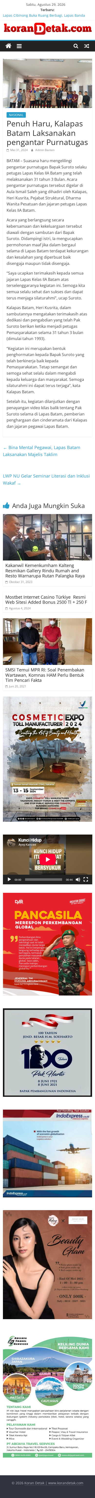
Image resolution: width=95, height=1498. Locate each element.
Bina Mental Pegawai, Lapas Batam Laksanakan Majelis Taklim (41, 450)
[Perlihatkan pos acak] (86, 46)
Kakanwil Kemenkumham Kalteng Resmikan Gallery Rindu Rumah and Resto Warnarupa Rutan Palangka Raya (45, 570)
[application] (47, 859)
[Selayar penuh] (85, 879)
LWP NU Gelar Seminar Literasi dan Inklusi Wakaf (46, 479)
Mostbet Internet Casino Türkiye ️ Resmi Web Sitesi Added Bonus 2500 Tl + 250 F (46, 599)
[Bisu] (78, 879)
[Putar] (9, 879)
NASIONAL (16, 115)
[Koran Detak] (8, 46)
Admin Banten (45, 150)
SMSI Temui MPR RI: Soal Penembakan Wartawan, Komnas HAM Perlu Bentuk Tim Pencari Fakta (44, 675)
